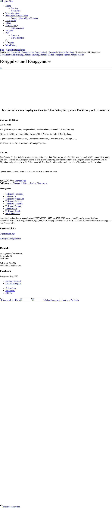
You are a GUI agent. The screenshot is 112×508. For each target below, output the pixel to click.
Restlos (33, 183)
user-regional (20, 181)
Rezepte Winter (77, 55)
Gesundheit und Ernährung (11, 55)
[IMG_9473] (56, 69)
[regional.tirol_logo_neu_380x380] (6, 1)
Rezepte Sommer (62, 55)
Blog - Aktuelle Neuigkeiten (12, 50)
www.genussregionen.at (10, 238)
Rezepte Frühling (31, 55)
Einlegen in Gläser (21, 183)
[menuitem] (58, 8)
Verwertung (42, 183)
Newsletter (15, 11)
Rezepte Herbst (47, 55)
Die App (14, 8)
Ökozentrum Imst (7, 234)
